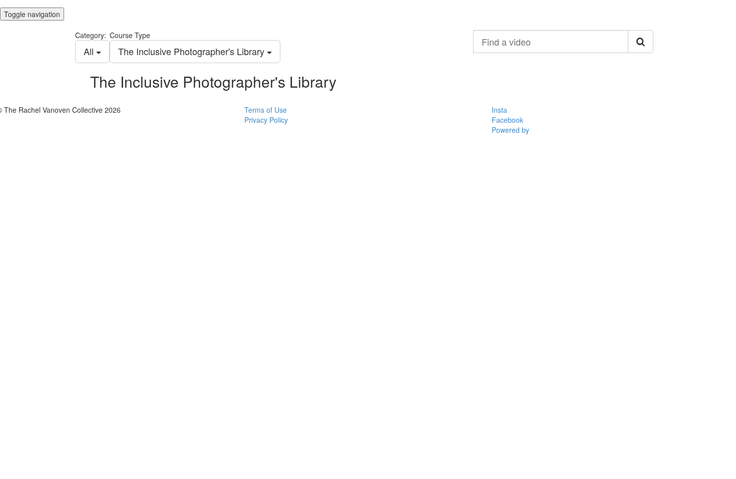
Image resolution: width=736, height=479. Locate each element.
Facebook (507, 120)
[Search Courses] (640, 41)
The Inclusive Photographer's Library (192, 51)
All (90, 51)
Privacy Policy (266, 120)
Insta (499, 110)
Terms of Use (265, 110)
